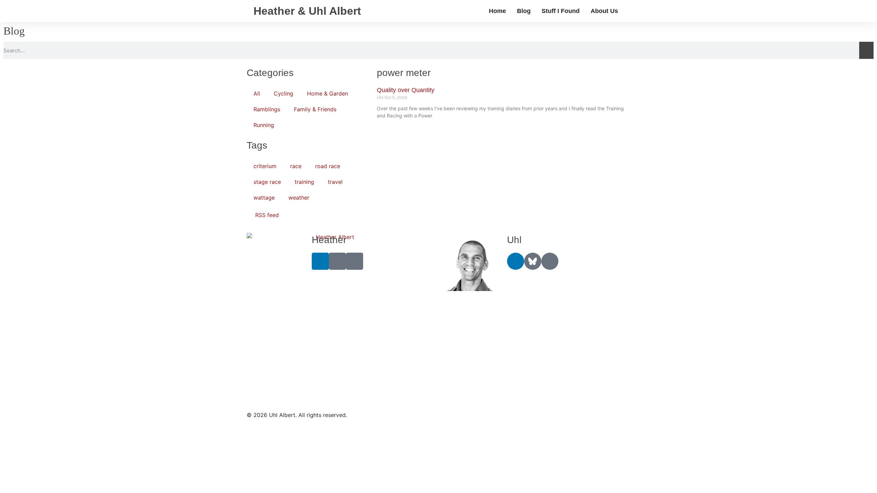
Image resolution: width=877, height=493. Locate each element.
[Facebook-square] (337, 261)
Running (264, 125)
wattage (264, 197)
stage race (267, 181)
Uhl (514, 240)
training (304, 181)
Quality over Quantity (405, 90)
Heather (329, 240)
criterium (265, 166)
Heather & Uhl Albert (307, 11)
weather (298, 197)
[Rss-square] (354, 261)
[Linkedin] (320, 261)
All (257, 93)
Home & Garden (327, 93)
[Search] (866, 50)
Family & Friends (315, 109)
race (295, 166)
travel (335, 181)
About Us (604, 11)
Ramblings (267, 109)
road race (327, 166)
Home (497, 11)
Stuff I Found (561, 11)
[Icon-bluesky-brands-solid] (532, 261)
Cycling (283, 93)
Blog (524, 11)
